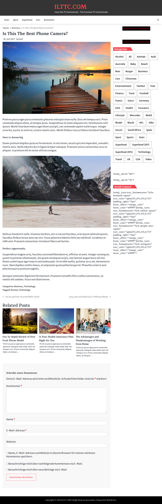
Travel (118, 159)
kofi (21, 39)
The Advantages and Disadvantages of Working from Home (91, 340)
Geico (131, 100)
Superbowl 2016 (124, 152)
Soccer (118, 130)
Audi (153, 56)
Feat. (153, 86)
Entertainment (123, 86)
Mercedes (135, 115)
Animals (141, 56)
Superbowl (27, 20)
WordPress (111, 500)
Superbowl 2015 (140, 144)
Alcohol (119, 56)
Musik (130, 122)
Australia (120, 64)
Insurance (143, 108)
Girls (117, 108)
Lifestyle (120, 115)
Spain (149, 130)
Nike (151, 122)
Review (14, 290)
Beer (117, 71)
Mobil (149, 115)
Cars (38, 20)
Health (129, 108)
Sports (130, 137)
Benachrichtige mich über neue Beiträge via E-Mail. (37, 469)
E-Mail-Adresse (16, 430)
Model (118, 122)
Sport (15, 20)
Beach (144, 64)
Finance (119, 93)
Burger (129, 71)
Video (148, 159)
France (118, 100)
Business (18, 286)
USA (138, 159)
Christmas (131, 78)
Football (144, 93)
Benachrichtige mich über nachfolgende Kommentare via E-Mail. (45, 463)
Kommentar (14, 385)
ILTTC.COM (70, 7)
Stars (6, 20)
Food (131, 93)
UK (128, 159)
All (130, 56)
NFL (141, 122)
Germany (144, 100)
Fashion (141, 86)
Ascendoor (90, 500)
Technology (29, 286)
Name (10, 419)
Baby (133, 64)
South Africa (134, 130)
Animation (49, 20)
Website (11, 441)
